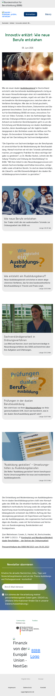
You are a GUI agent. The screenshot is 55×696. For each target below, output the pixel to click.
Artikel (12, 23)
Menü (48, 14)
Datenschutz (27, 687)
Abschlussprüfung (33, 407)
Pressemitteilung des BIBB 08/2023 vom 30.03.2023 (25, 546)
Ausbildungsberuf (27, 88)
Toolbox (35, 620)
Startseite (5, 23)
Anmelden (30, 14)
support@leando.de (27, 692)
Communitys (20, 620)
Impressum (12, 687)
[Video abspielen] (27, 200)
